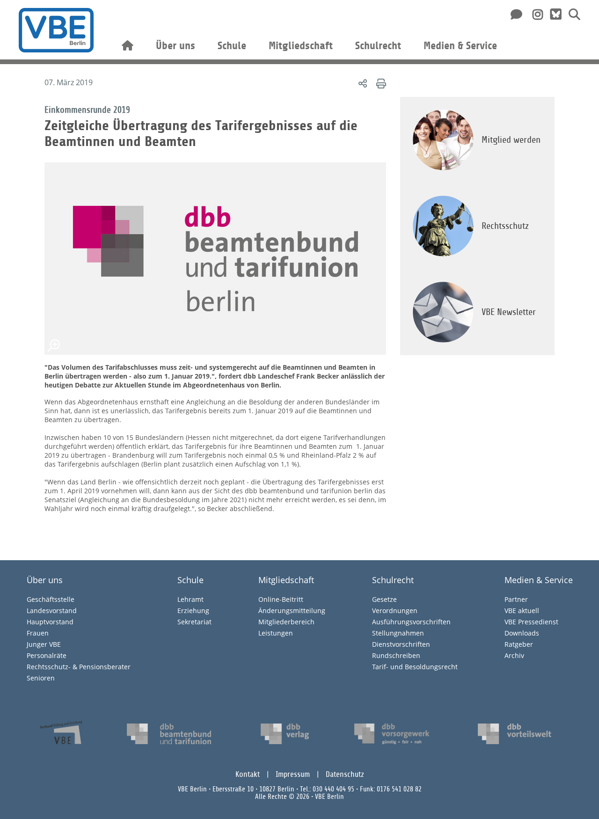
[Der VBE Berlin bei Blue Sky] (552, 14)
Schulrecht (378, 46)
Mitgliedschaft (301, 46)
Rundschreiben (396, 655)
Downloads (521, 633)
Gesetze (384, 599)
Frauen (38, 633)
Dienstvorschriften (401, 644)
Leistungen (275, 633)
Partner (516, 599)
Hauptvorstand (50, 621)
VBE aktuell (521, 610)
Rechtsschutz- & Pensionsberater (79, 666)
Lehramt (190, 599)
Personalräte (46, 655)
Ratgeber (518, 644)
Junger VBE (44, 644)
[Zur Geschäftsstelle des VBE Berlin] (515, 13)
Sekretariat (194, 621)
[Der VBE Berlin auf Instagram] (534, 13)
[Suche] (571, 13)
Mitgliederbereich (286, 621)
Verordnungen (394, 610)
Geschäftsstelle (50, 599)
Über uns (175, 46)
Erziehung (193, 610)
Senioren (41, 677)
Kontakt (247, 774)
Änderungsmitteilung (291, 610)
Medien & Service (460, 46)
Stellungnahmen (398, 633)
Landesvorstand (52, 610)
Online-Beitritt (280, 599)
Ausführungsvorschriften (411, 621)
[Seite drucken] (379, 83)
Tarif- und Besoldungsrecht (415, 666)
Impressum (293, 774)
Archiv (514, 655)
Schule (232, 46)
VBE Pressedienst (531, 621)
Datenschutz (345, 774)
